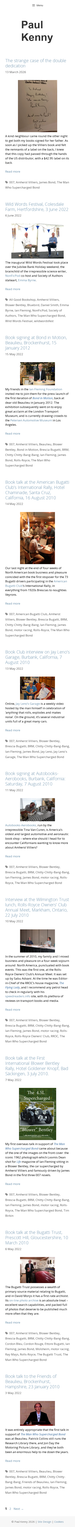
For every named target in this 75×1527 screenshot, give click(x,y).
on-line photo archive (23, 1300)
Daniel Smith (49, 305)
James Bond (47, 182)
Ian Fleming (23, 310)
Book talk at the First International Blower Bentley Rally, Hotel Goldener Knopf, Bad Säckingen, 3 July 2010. (36, 1065)
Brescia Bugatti (50, 450)
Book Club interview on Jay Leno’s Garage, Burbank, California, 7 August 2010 (37, 657)
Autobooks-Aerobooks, (21, 825)
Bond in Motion (27, 450)
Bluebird (33, 305)
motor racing (23, 630)
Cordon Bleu (13, 1344)
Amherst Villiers (27, 182)
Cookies (59, 1521)
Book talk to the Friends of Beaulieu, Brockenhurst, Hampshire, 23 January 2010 (32, 1381)
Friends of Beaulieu (35, 1482)
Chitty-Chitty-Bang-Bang (22, 455)
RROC (54, 1036)
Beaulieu (45, 444)
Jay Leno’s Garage (28, 704)
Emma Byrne (27, 280)
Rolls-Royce (22, 460)
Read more (12, 171)
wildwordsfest (44, 321)
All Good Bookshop (22, 300)
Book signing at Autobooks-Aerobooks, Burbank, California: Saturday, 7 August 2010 (35, 778)
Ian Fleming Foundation (45, 389)
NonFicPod (12, 276)
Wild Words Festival (19, 321)
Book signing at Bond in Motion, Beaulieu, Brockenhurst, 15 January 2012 (36, 342)
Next (19, 1509)
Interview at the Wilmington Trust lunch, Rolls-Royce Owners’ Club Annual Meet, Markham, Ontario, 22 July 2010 (37, 907)
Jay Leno (46, 752)
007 (11, 182)
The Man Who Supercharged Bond (41, 316)
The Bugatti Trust (49, 1354)
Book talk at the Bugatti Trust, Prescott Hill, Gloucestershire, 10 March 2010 (36, 1237)
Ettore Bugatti (54, 1344)
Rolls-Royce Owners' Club (32, 1036)
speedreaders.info (17, 996)
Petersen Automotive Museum (31, 420)
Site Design (44, 1521)
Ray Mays (11, 1354)
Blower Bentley (15, 305)
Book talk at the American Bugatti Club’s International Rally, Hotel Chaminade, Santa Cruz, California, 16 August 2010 (37, 490)
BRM (65, 450)
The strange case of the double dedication (35, 63)
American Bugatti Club (31, 614)
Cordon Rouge (33, 1344)
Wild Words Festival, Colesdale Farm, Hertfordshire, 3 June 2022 (37, 206)
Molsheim (42, 1349)
